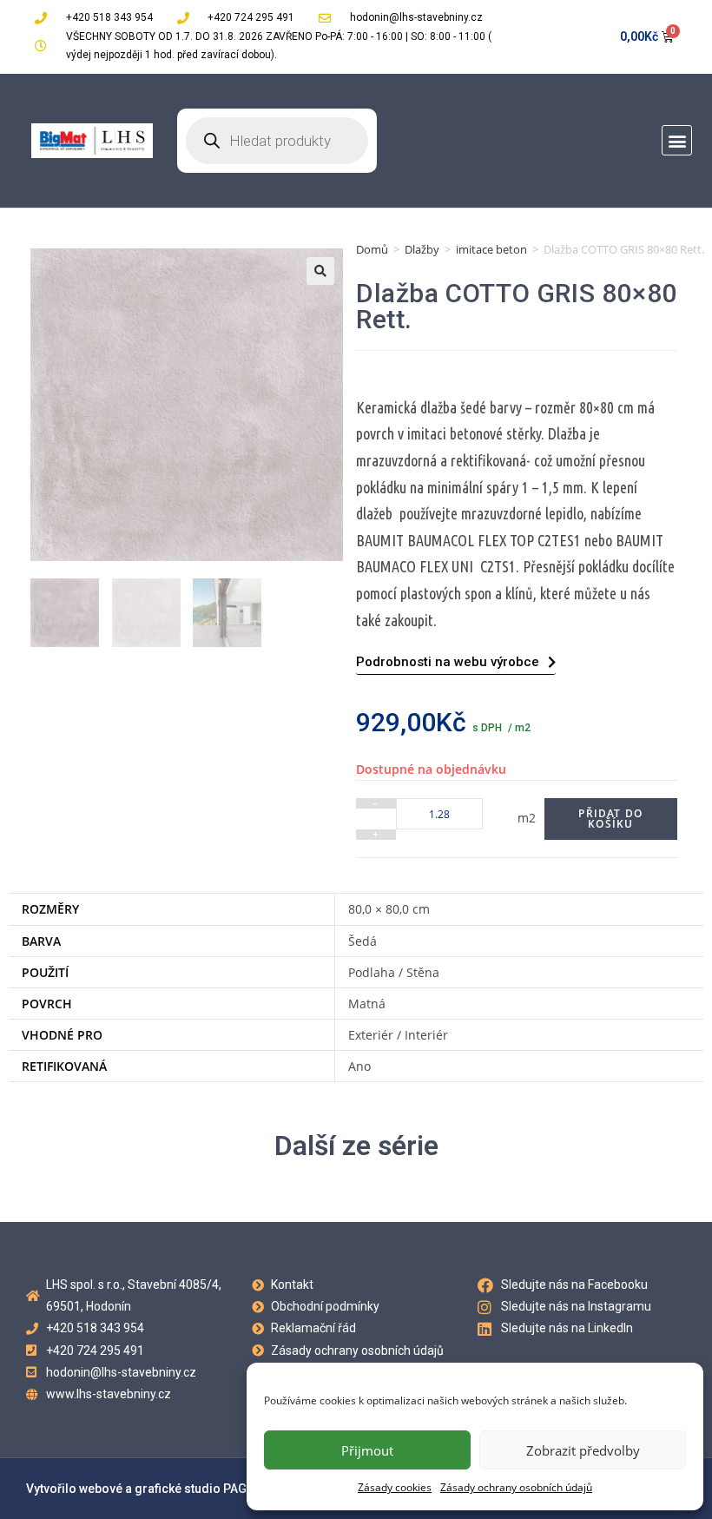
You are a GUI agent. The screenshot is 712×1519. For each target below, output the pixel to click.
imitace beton (491, 249)
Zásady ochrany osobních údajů (516, 1487)
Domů (372, 249)
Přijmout (367, 1450)
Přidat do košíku (610, 818)
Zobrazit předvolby (583, 1450)
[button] (677, 140)
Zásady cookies (395, 1487)
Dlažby (422, 249)
